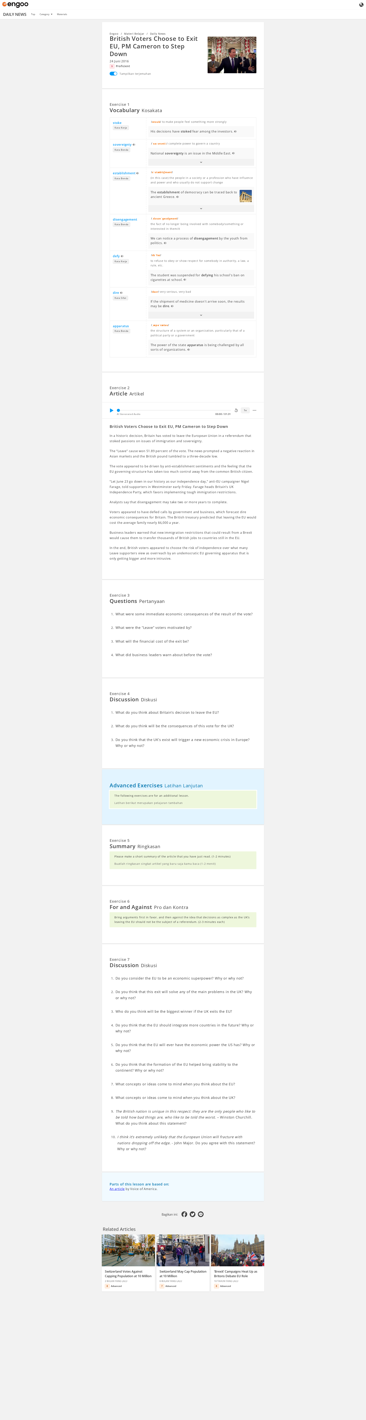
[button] (201, 162)
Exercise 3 (120, 595)
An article (117, 1189)
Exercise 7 (120, 959)
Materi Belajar (134, 33)
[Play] (111, 410)
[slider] (118, 410)
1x (245, 410)
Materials (62, 14)
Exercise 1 (120, 104)
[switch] (113, 74)
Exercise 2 (120, 387)
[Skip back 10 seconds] (236, 410)
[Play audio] (235, 131)
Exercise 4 (120, 693)
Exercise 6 (120, 901)
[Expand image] (232, 55)
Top (33, 14)
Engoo (114, 33)
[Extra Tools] (254, 410)
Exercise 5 (120, 840)
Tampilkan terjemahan (135, 74)
